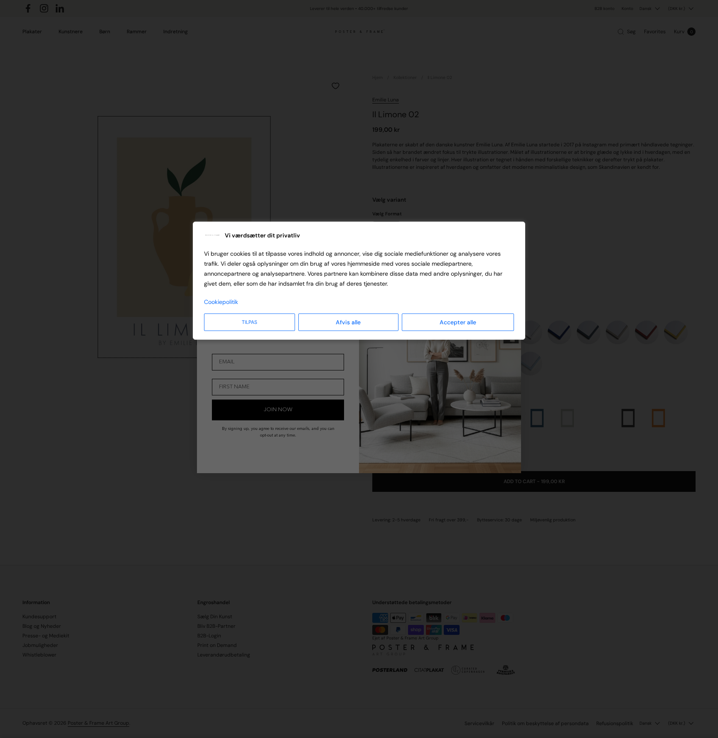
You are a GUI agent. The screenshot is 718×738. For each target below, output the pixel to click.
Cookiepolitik (221, 302)
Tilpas (249, 322)
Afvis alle (348, 322)
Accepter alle (458, 322)
